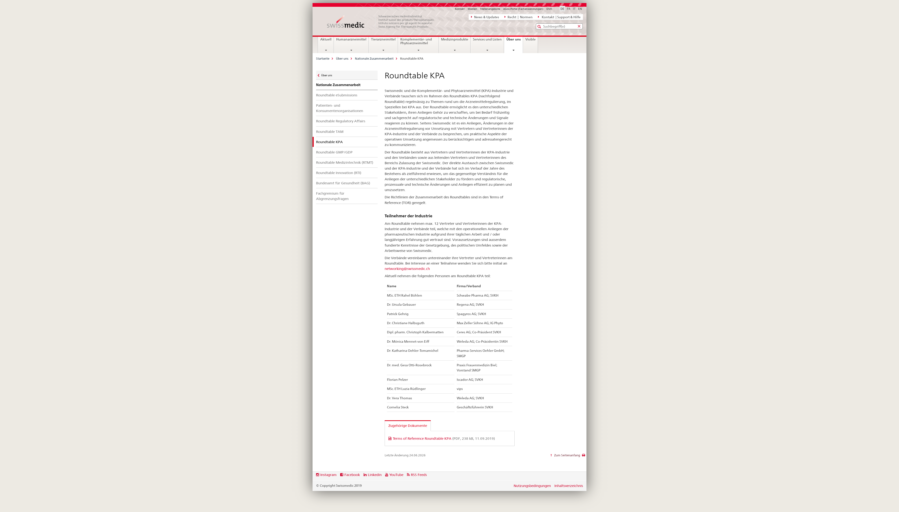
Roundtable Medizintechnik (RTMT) (344, 162)
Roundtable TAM (329, 131)
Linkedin (375, 474)
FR (568, 9)
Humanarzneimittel (351, 39)
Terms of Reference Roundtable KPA (444, 438)
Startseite (322, 58)
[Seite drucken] (583, 456)
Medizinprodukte (454, 39)
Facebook (352, 474)
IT (574, 9)
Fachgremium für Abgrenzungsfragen (332, 196)
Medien (472, 9)
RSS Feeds (419, 474)
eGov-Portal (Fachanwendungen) (523, 9)
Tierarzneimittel (383, 39)
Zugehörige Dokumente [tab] (407, 425)
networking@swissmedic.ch (407, 268)
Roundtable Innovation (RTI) (338, 173)
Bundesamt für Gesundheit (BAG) (343, 183)
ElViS (549, 9)
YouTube (396, 474)
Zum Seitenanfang (566, 455)
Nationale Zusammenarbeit (374, 58)
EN (580, 9)
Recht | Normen (520, 17)
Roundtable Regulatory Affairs (340, 121)
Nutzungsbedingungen (532, 485)
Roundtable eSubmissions (336, 95)
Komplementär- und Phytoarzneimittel (416, 41)
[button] (540, 26)
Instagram (328, 474)
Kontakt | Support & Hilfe (560, 17)
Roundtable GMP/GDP (334, 152)
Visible (530, 39)
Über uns (514, 41)
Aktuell (326, 39)
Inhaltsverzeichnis (568, 485)
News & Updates (486, 17)
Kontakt (459, 9)
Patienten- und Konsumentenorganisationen (339, 108)
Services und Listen (487, 39)
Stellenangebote (490, 9)
